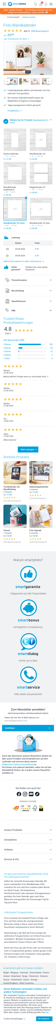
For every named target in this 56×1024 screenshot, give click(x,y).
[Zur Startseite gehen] (17, 4)
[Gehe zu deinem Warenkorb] (51, 3)
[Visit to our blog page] (31, 794)
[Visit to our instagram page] (25, 794)
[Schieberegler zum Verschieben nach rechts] (48, 81)
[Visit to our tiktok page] (37, 794)
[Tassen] (15, 516)
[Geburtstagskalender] (41, 472)
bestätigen (10, 728)
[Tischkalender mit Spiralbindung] (15, 472)
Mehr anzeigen (27, 449)
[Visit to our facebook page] (19, 794)
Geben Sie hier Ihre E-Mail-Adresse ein (21, 717)
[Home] (3, 17)
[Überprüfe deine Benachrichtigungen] (46, 3)
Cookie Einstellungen (13, 1019)
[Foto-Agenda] (41, 516)
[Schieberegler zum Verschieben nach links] (7, 81)
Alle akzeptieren (43, 1019)
